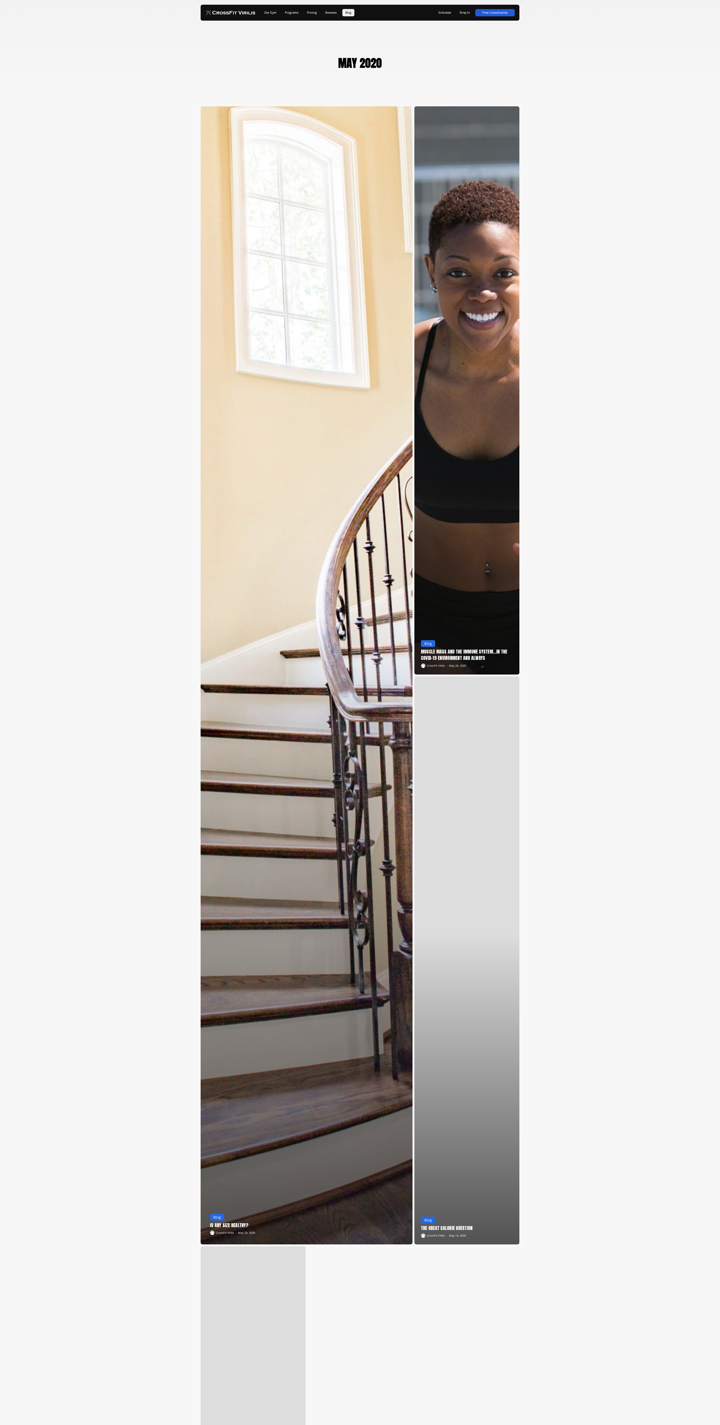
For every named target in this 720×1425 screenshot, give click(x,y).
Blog (217, 1217)
